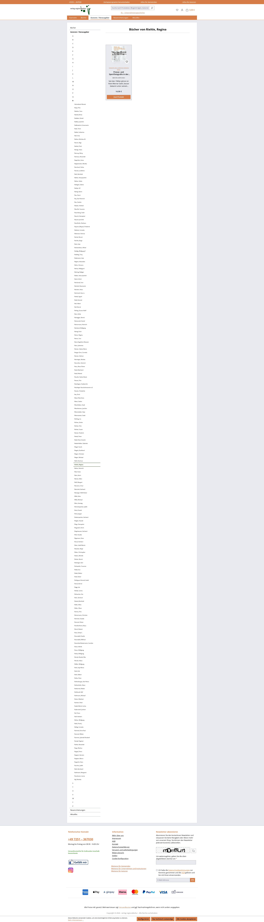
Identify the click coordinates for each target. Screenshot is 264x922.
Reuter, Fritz (77, 380)
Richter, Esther (78, 422)
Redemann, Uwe (79, 258)
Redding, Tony (78, 254)
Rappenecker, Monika (80, 164)
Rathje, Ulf (77, 188)
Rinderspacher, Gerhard (81, 517)
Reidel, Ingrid (78, 296)
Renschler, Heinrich (80, 363)
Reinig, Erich (77, 331)
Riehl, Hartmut (78, 461)
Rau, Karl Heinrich (79, 199)
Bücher (73, 28)
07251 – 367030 (75, 2)
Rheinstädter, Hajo (79, 412)
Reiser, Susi (77, 338)
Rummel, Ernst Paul (80, 730)
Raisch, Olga (77, 143)
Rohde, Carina (78, 591)
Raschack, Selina (79, 167)
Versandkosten (125, 907)
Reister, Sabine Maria (80, 349)
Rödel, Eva (77, 570)
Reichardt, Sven (78, 282)
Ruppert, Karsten (79, 755)
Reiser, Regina (78, 335)
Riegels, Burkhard (79, 450)
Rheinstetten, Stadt (79, 415)
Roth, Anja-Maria (79, 667)
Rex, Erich (77, 394)
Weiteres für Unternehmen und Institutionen (128, 868)
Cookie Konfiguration (120, 858)
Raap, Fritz (77, 108)
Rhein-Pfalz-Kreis (79, 398)
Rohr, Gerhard (78, 598)
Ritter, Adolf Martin (79, 545)
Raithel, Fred (78, 146)
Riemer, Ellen (78, 479)
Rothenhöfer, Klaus (79, 685)
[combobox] (130, 8)
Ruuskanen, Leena (79, 776)
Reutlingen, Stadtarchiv (81, 384)
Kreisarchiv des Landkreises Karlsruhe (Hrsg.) (119, 68)
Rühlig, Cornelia (78, 727)
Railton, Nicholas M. (80, 139)
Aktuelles (73, 814)
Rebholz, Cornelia (79, 230)
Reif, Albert (77, 303)
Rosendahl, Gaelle (79, 636)
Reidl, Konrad (78, 300)
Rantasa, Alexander (80, 157)
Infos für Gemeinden (148, 2)
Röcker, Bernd (78, 559)
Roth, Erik (77, 671)
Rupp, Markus (78, 748)
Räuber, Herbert (79, 206)
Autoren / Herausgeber (79, 32)
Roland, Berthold (79, 601)
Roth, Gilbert (78, 674)
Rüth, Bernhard (78, 769)
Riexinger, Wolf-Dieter (80, 493)
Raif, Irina (77, 136)
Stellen (114, 856)
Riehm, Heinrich (79, 468)
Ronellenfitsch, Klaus (80, 626)
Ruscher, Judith (78, 765)
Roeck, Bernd (78, 584)
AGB (113, 841)
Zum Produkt (119, 97)
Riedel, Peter (78, 436)
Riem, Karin (77, 475)
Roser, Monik (78, 647)
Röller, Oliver (78, 608)
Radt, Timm (77, 129)
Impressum (116, 838)
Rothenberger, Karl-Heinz (81, 681)
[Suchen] (152, 8)
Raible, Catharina (79, 132)
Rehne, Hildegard (79, 268)
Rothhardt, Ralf (78, 692)
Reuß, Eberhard (78, 370)
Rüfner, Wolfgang (79, 720)
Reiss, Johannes (78, 345)
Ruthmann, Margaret (80, 772)
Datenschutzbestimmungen (179, 870)
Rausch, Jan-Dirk (79, 219)
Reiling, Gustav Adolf (80, 310)
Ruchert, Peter (78, 702)
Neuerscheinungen (77, 810)
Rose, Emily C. (78, 633)
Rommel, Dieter (78, 622)
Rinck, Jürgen (78, 514)
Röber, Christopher (79, 552)
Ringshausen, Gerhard (80, 531)
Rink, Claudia (78, 535)
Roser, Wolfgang (79, 650)
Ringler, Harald (78, 521)
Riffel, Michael (78, 500)
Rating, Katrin (78, 192)
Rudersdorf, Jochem (80, 709)
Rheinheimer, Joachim (80, 408)
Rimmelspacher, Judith (80, 507)
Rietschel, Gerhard (79, 489)
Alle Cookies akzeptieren (186, 919)
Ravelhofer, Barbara (80, 223)
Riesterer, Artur (78, 486)
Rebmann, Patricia (79, 233)
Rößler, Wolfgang (79, 664)
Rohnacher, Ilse (78, 594)
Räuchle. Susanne (79, 209)
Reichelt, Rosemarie (80, 286)
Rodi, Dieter (77, 577)
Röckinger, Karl (78, 563)
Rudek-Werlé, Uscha (80, 706)
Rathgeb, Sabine (79, 185)
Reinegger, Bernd (79, 317)
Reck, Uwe (77, 244)
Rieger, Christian (79, 454)
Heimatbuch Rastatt (80, 104)
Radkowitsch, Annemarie (81, 125)
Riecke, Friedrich (79, 433)
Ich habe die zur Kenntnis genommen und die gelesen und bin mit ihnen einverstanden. (177, 872)
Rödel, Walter (78, 573)
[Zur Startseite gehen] (79, 10)
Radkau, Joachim (79, 122)
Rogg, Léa (77, 587)
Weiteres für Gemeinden (120, 866)
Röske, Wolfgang (79, 654)
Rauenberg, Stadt (79, 213)
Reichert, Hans (78, 289)
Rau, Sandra (77, 202)
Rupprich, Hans (78, 762)
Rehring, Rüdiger (79, 272)
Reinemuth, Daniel (79, 321)
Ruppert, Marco (78, 758)
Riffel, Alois (77, 496)
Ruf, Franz (77, 713)
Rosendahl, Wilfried (79, 640)
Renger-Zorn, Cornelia (80, 352)
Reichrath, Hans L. (79, 293)
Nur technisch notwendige (162, 919)
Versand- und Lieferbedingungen (125, 850)
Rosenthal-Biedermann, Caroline (83, 643)
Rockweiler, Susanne (80, 566)
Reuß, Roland (78, 373)
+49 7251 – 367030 (80, 839)
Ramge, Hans (78, 150)
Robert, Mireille (78, 556)
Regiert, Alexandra (79, 261)
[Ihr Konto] (182, 10)
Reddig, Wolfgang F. (80, 251)
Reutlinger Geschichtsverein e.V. (83, 387)
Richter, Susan (78, 429)
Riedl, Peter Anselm (80, 440)
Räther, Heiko (78, 181)
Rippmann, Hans (79, 538)
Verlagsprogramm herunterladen (116, 2)
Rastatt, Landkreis (79, 171)
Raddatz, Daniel (78, 118)
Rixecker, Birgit (78, 549)
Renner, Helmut (78, 356)
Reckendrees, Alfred (80, 247)
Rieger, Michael (78, 457)
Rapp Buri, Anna (79, 160)
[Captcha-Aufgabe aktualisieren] (193, 851)
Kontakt (115, 844)
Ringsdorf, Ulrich (79, 528)
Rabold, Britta (78, 115)
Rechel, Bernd (78, 237)
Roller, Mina (77, 605)
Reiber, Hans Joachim (80, 275)
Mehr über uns (118, 835)
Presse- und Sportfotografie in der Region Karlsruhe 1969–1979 (118, 73)
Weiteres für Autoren (119, 871)
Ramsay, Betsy (78, 153)
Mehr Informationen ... (76, 920)
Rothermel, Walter (79, 688)
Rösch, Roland (78, 629)
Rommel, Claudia (79, 619)
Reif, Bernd (77, 307)
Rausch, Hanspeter (79, 216)
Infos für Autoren (189, 2)
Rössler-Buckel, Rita (80, 657)
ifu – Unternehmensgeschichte (133, 13)
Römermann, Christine (80, 615)
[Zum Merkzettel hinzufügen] (127, 62)
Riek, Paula (77, 472)
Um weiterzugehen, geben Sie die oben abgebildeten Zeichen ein (171, 857)
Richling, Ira (77, 419)
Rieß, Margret (78, 482)
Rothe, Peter (77, 678)
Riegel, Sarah (78, 447)
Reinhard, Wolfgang (80, 328)
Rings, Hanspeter (79, 524)
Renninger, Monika (79, 359)
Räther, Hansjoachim (80, 178)
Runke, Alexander (79, 744)
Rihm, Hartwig (78, 503)
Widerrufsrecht (118, 853)
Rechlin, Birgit (78, 240)
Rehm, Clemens (78, 265)
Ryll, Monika (77, 779)
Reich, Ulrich (78, 279)
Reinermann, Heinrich (80, 324)
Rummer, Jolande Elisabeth (82, 737)
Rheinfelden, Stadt (79, 405)
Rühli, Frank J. (78, 723)
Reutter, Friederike (79, 391)
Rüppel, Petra (78, 751)
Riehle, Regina (78, 464)
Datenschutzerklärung (120, 847)
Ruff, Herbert (78, 716)
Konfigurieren (143, 919)
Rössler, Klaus (78, 660)
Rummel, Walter (79, 734)
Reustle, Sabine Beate (80, 377)
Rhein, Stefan (78, 401)
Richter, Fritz (78, 426)
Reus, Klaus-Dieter (79, 366)
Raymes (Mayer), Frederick (82, 226)
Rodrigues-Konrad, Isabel (81, 580)
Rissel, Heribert (78, 542)
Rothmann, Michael (79, 695)
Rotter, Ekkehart (79, 699)
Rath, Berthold (78, 174)
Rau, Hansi (77, 195)
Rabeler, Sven (78, 111)
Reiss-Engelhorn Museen (81, 342)
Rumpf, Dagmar (79, 741)
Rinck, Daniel (78, 510)
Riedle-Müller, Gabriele (81, 443)
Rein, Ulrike (77, 314)
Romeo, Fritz (78, 612)
